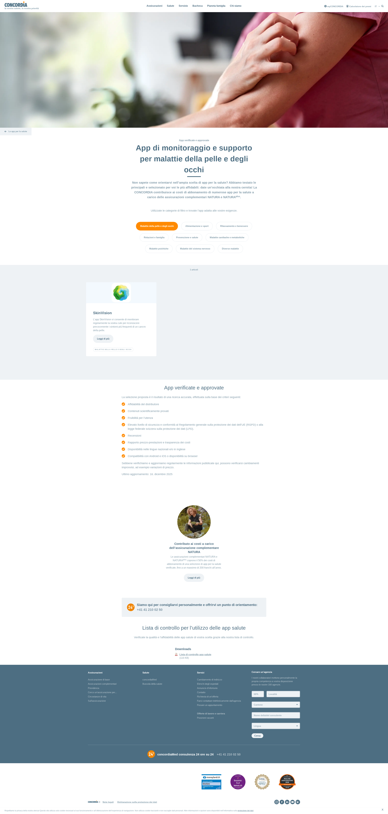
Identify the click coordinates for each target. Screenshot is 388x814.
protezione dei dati (245, 811)
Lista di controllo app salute (195, 654)
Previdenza (93, 688)
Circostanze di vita (97, 696)
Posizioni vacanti (205, 717)
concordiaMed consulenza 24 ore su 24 (185, 754)
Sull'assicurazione (97, 701)
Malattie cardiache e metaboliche (227, 237)
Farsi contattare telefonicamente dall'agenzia (219, 701)
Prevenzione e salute (187, 237)
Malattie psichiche (158, 248)
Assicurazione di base (99, 679)
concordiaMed (149, 679)
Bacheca (197, 6)
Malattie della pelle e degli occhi (157, 226)
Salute (170, 6)
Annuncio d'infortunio (207, 688)
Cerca (257, 735)
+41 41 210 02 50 (149, 610)
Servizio (183, 6)
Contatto (201, 692)
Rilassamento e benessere (234, 226)
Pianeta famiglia (216, 6)
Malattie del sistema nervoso (195, 248)
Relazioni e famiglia (154, 237)
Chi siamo (235, 6)
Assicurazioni (154, 6)
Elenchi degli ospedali (207, 684)
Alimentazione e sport (197, 226)
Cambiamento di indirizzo (209, 679)
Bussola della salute (152, 684)
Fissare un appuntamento (209, 705)
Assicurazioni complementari (102, 684)
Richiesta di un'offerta (207, 696)
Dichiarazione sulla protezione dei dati (137, 802)
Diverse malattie (230, 248)
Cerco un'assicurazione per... (102, 692)
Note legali (108, 802)
